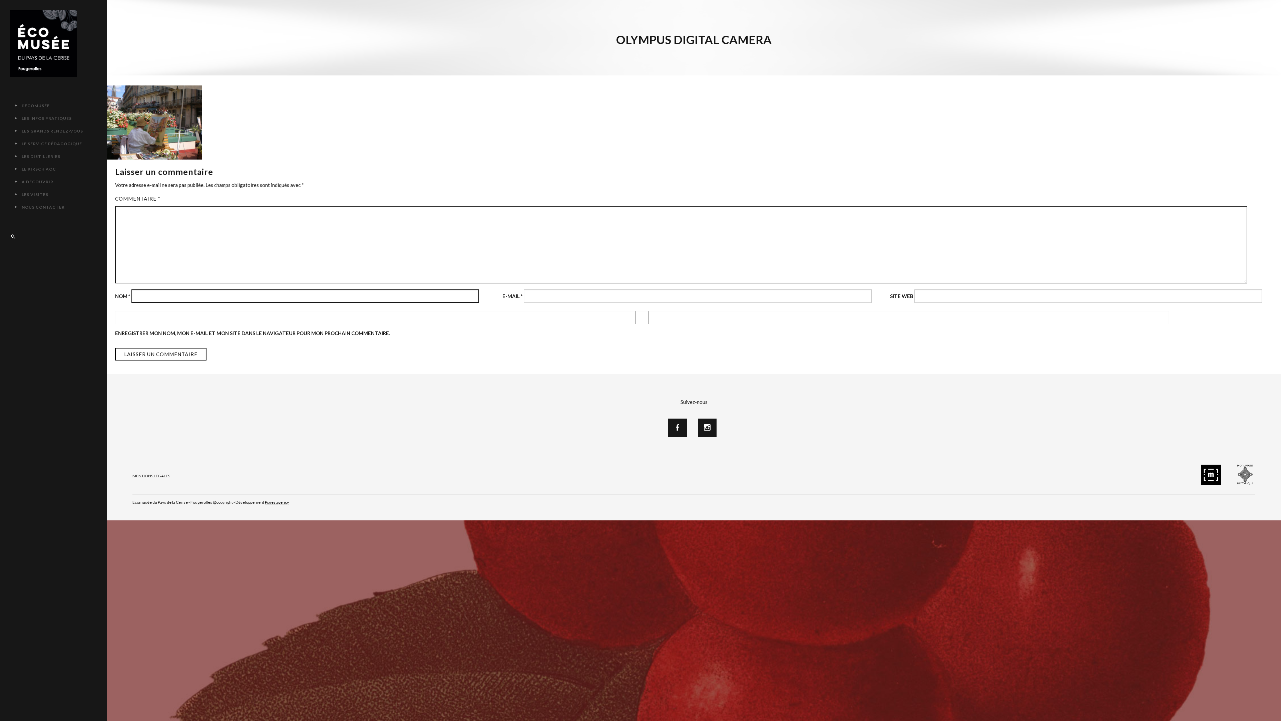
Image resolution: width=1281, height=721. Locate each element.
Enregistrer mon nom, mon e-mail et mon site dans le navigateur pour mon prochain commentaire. (252, 333)
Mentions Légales (151, 475)
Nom (122, 296)
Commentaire (137, 199)
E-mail (512, 296)
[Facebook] (677, 428)
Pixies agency (277, 502)
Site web (901, 296)
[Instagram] (707, 428)
